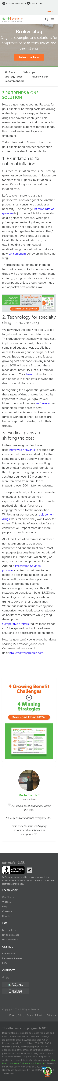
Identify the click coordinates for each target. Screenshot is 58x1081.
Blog (4, 906)
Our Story (7, 897)
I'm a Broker (8, 930)
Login (49, 11)
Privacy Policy (16, 1015)
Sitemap (51, 1015)
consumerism (17, 253)
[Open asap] (47, 1072)
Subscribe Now (29, 57)
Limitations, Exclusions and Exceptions (27, 1063)
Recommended (14, 81)
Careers (6, 911)
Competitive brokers (15, 623)
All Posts (9, 72)
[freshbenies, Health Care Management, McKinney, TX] (13, 870)
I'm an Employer (10, 935)
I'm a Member (9, 939)
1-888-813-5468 (36, 3)
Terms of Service (35, 1015)
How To (6, 916)
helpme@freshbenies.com (15, 3)
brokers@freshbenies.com (26, 652)
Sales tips (29, 72)
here (29, 374)
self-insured (43, 403)
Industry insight (40, 76)
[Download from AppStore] (29, 720)
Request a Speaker (12, 958)
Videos (6, 902)
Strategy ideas (13, 76)
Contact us (8, 953)
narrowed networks (22, 449)
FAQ (4, 963)
